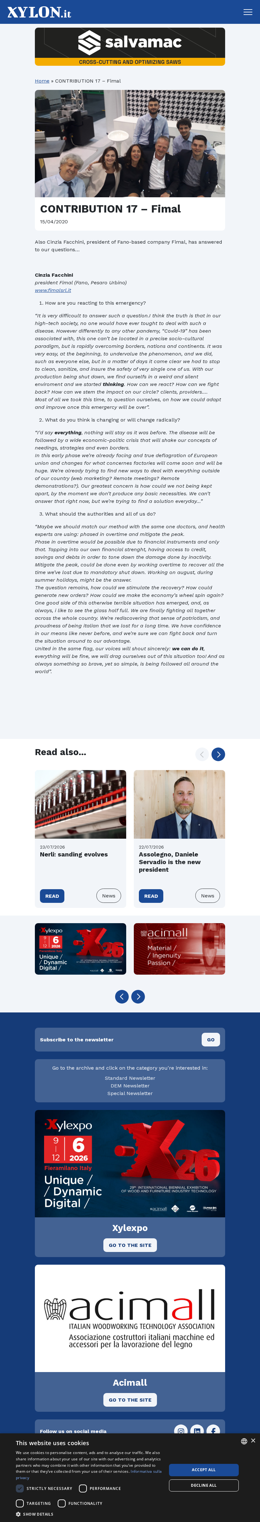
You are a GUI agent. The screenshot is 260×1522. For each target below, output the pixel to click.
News (108, 896)
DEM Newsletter (130, 1086)
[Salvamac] (130, 47)
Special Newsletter (130, 1093)
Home (42, 81)
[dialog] (130, 1477)
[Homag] (80, 949)
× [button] (252, 1440)
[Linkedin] (197, 1431)
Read (52, 896)
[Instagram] (181, 1431)
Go (211, 1040)
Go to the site (130, 1245)
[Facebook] (213, 1431)
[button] (248, 12)
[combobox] (244, 1441)
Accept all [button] (204, 1469)
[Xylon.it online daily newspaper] (37, 12)
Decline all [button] (204, 1485)
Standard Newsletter (130, 1078)
